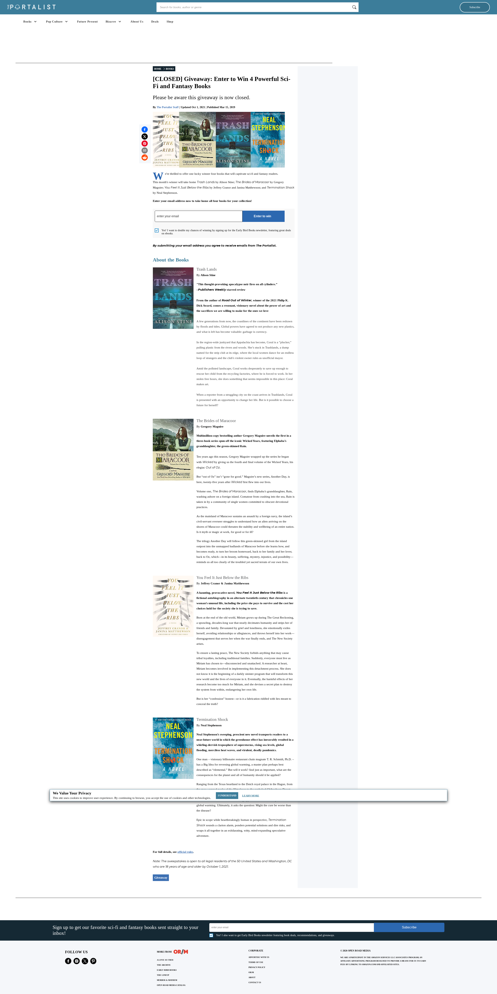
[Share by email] (145, 150)
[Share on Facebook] (145, 129)
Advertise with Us (258, 957)
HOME (157, 69)
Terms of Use (255, 962)
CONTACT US (254, 982)
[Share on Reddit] (145, 157)
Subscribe (474, 7)
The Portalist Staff (168, 107)
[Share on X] (145, 136)
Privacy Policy (256, 967)
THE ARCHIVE (164, 965)
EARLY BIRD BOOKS (167, 970)
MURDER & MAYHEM (167, 980)
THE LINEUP (163, 975)
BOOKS (170, 69)
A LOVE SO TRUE (165, 960)
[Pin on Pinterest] (145, 143)
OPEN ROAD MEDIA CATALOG (171, 985)
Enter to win (262, 216)
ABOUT (251, 977)
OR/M (251, 972)
